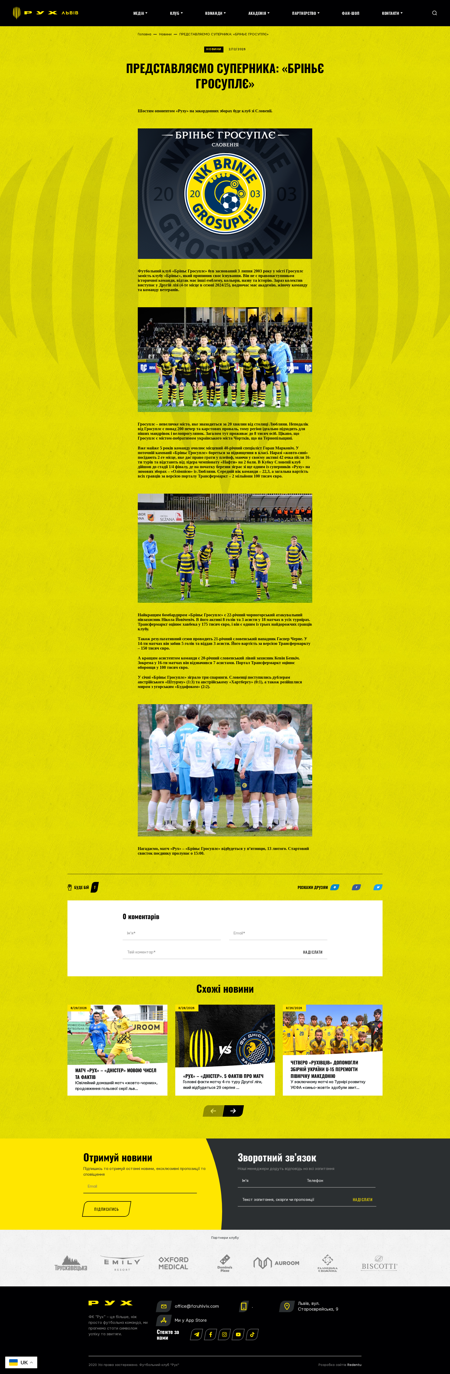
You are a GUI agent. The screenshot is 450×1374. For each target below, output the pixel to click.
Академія (257, 13)
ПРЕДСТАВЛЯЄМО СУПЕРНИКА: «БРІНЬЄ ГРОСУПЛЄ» (224, 34)
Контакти (390, 13)
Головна (144, 34)
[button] (233, 1111)
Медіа (138, 13)
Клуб (174, 13)
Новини (165, 34)
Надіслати (313, 952)
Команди (213, 13)
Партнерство (304, 13)
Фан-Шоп (350, 13)
